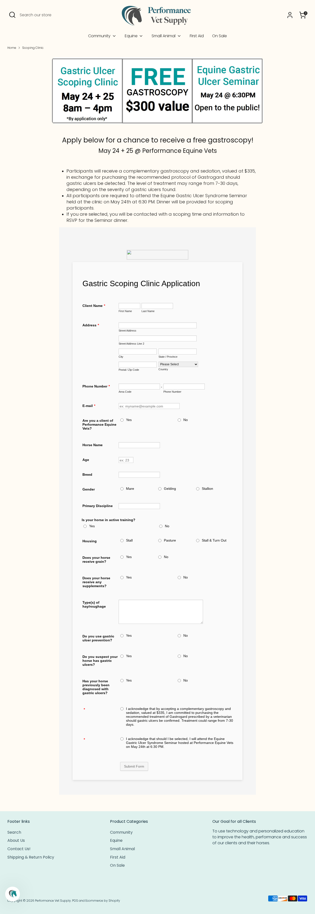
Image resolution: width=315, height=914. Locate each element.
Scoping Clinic (33, 48)
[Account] (290, 15)
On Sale (219, 36)
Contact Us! (19, 849)
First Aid (197, 36)
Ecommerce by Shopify (102, 900)
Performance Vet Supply (53, 900)
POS (75, 900)
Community (99, 36)
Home (11, 48)
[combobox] (56, 15)
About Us (16, 840)
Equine (132, 36)
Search (14, 832)
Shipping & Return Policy (30, 857)
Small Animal (164, 36)
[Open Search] (12, 15)
